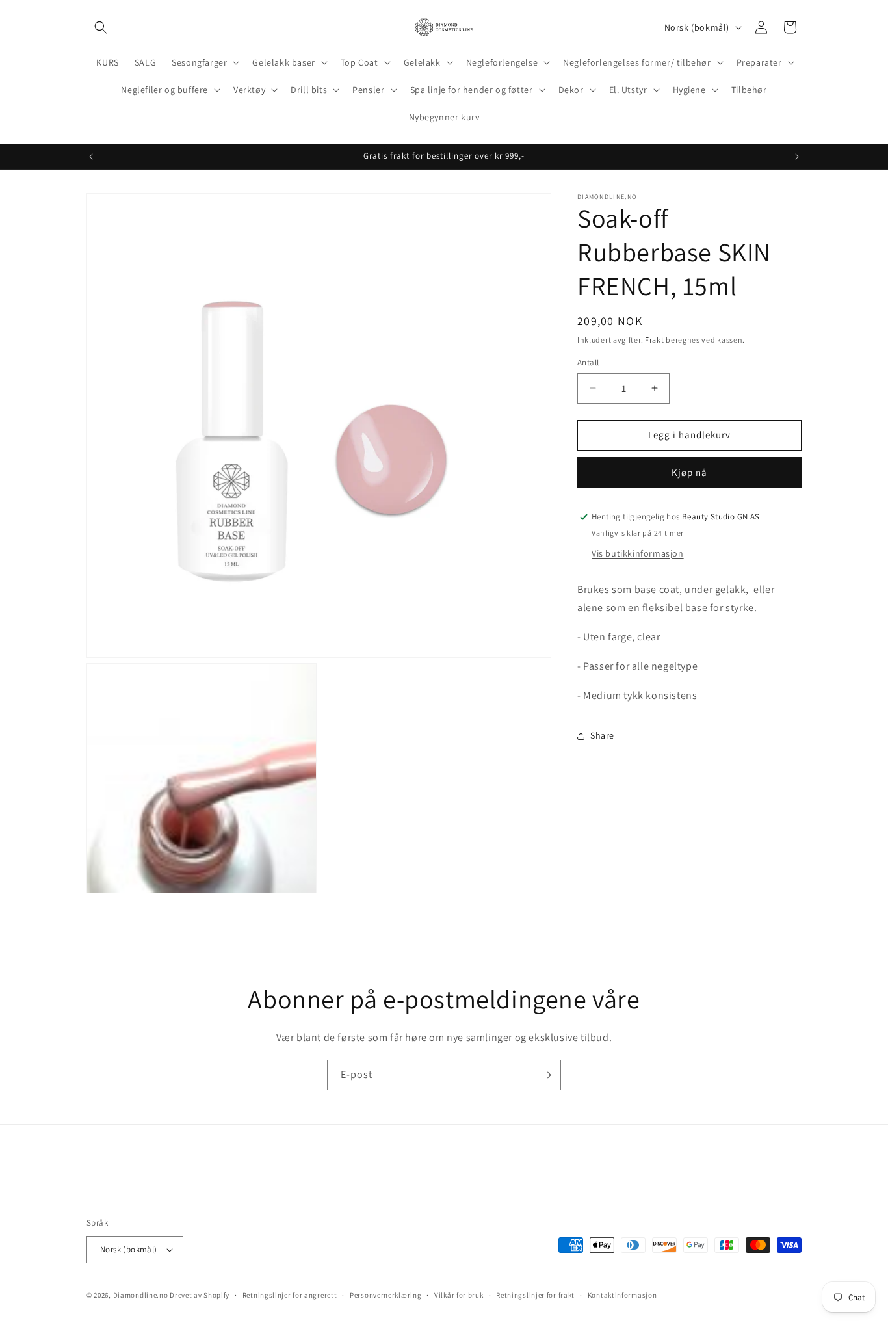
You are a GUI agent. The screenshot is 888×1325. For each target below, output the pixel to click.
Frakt (654, 340)
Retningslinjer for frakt (535, 1295)
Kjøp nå (689, 472)
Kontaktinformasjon (622, 1295)
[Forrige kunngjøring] (91, 156)
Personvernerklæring (385, 1295)
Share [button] (602, 735)
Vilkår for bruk (459, 1295)
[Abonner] (546, 1075)
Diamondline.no (140, 1295)
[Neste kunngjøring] (797, 156)
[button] (100, 27)
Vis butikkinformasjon (638, 553)
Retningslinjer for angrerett (289, 1295)
